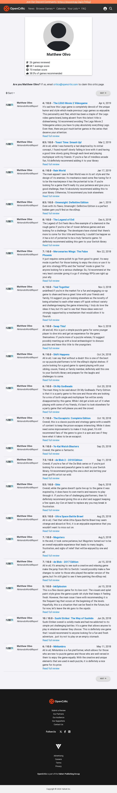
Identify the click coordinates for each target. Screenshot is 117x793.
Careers (58, 759)
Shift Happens (61, 354)
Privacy (58, 766)
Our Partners (58, 714)
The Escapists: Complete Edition (71, 418)
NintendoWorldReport (27, 106)
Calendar (61, 8)
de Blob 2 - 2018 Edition (68, 459)
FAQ (84, 8)
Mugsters (59, 537)
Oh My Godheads (63, 386)
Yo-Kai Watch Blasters (66, 446)
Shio (57, 484)
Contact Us (58, 724)
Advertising (58, 756)
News (31, 8)
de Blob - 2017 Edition (65, 561)
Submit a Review (59, 710)
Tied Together (61, 287)
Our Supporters (58, 721)
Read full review (51, 136)
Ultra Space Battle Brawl (69, 516)
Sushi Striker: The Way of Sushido (74, 618)
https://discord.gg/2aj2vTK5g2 (74, 1)
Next (102, 93)
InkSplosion (59, 586)
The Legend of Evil (63, 219)
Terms (58, 763)
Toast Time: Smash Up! (68, 142)
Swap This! (59, 326)
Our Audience (58, 717)
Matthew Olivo (24, 102)
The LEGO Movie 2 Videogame (70, 103)
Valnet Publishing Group (69, 774)
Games (44, 8)
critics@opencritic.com (65, 84)
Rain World (59, 170)
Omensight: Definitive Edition (71, 202)
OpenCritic (42, 774)
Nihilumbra (59, 646)
